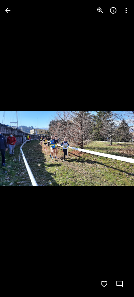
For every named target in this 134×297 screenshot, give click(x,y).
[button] (18, 149)
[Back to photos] (8, 10)
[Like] (104, 284)
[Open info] (113, 10)
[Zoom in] (100, 10)
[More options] (126, 10)
